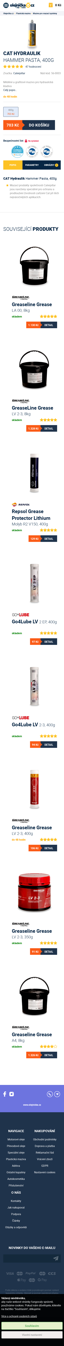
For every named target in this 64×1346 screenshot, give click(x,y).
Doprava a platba (45, 1146)
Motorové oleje (16, 1139)
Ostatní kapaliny (16, 1172)
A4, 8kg (32, 1036)
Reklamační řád (45, 1152)
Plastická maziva (23, 13)
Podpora (16, 1214)
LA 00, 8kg (32, 306)
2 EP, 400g (34, 621)
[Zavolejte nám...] (50, 1094)
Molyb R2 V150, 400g (31, 513)
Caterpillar (19, 73)
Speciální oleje (16, 1152)
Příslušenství (16, 1185)
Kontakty (16, 1201)
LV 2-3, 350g (32, 933)
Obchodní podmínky (44, 1139)
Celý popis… (10, 90)
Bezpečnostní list (13, 140)
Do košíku (39, 125)
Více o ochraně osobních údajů (19, 1316)
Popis (13, 164)
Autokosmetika (16, 1179)
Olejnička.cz (8, 13)
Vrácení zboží (45, 1159)
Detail (48, 325)
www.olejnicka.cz (32, 1104)
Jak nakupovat (16, 1207)
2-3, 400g (33, 724)
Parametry (32, 164)
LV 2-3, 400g (32, 830)
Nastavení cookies (44, 1172)
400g (11, 111)
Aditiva (16, 1166)
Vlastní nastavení (32, 1335)
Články (16, 1220)
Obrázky (50, 164)
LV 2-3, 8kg (32, 410)
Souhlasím (32, 1326)
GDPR (44, 1166)
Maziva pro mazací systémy (45, 13)
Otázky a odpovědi (16, 1227)
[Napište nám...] (57, 1094)
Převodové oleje (16, 1146)
